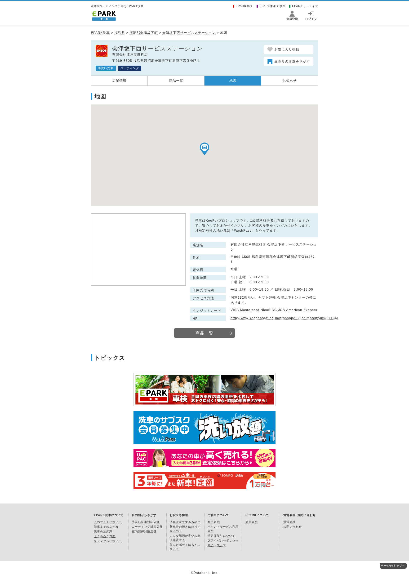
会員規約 (251, 522)
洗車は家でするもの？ (185, 522)
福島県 (119, 33)
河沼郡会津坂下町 (143, 33)
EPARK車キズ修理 (272, 6)
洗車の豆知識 (103, 531)
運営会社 (289, 522)
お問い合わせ (292, 526)
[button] (204, 148)
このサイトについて (108, 522)
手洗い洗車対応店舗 (146, 522)
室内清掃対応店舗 (144, 531)
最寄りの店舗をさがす (292, 61)
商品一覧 (176, 80)
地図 (232, 80)
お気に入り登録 (286, 49)
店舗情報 (119, 80)
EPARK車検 (244, 6)
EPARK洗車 (100, 33)
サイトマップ (217, 545)
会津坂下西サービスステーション (189, 33)
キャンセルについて (108, 541)
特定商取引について (221, 535)
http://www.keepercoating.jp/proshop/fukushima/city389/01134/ (284, 318)
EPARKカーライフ (305, 6)
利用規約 (214, 522)
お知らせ (290, 80)
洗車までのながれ (106, 526)
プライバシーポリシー (223, 540)
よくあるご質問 (105, 536)
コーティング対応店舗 (147, 526)
